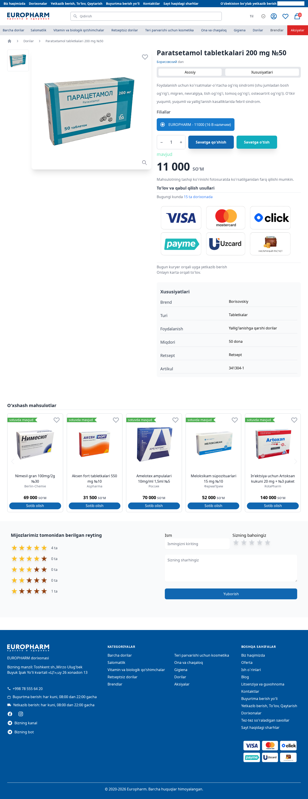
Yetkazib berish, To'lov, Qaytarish (76, 3)
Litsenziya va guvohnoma (262, 684)
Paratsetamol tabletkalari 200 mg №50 (74, 41)
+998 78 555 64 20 (28, 688)
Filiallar (163, 112)
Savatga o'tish (257, 142)
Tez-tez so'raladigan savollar (265, 720)
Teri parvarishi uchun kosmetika (201, 655)
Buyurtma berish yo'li (123, 3)
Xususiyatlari (262, 72)
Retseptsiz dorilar (123, 676)
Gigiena (180, 669)
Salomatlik (116, 662)
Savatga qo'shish (211, 142)
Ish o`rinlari (251, 669)
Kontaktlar (151, 3)
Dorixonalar (38, 3)
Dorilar (28, 41)
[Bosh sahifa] (9, 41)
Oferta (247, 662)
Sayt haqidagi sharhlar (180, 3)
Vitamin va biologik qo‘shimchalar (136, 669)
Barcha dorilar (13, 30)
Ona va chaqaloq (188, 662)
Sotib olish (35, 505)
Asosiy (190, 72)
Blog (245, 676)
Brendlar (277, 30)
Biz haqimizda (14, 3)
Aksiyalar (297, 30)
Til (251, 16)
